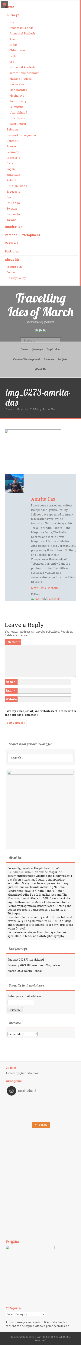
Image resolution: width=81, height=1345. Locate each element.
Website (53, 588)
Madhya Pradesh (20, 78)
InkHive (31, 1337)
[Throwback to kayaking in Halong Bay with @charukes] (57, 1117)
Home (9, 7)
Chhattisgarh (18, 50)
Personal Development (22, 235)
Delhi (13, 56)
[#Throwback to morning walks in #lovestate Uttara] (23, 1106)
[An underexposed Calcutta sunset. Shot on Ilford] (57, 1101)
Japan (11, 169)
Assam (13, 39)
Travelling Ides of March (40, 304)
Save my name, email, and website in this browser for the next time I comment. (40, 713)
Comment (13, 642)
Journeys (12, 15)
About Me (12, 260)
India (10, 22)
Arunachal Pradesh (22, 33)
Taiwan (12, 220)
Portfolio (12, 251)
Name (10, 682)
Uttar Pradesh (18, 118)
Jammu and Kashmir (24, 73)
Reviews (11, 243)
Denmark (13, 141)
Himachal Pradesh (22, 67)
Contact (12, 272)
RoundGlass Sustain (21, 872)
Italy (10, 163)
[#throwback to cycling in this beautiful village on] (23, 1117)
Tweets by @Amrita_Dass (22, 1073)
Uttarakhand (18, 112)
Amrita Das (48, 409)
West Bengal (17, 124)
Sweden (12, 208)
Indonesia (13, 157)
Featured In (14, 266)
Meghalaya (16, 95)
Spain (11, 197)
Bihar (13, 45)
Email (10, 690)
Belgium (12, 129)
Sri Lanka (13, 203)
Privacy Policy (16, 278)
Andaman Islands (21, 28)
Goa (11, 61)
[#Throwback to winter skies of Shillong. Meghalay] (57, 1111)
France (11, 146)
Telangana (16, 107)
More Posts (38, 588)
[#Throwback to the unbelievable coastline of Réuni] (57, 1106)
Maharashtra (18, 90)
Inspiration (14, 227)
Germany (13, 152)
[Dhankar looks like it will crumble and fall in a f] (23, 1111)
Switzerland (15, 214)
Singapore (13, 191)
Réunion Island (17, 186)
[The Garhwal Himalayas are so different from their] (23, 1101)
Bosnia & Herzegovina (21, 135)
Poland (11, 180)
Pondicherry (17, 101)
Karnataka (16, 84)
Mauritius (13, 174)
